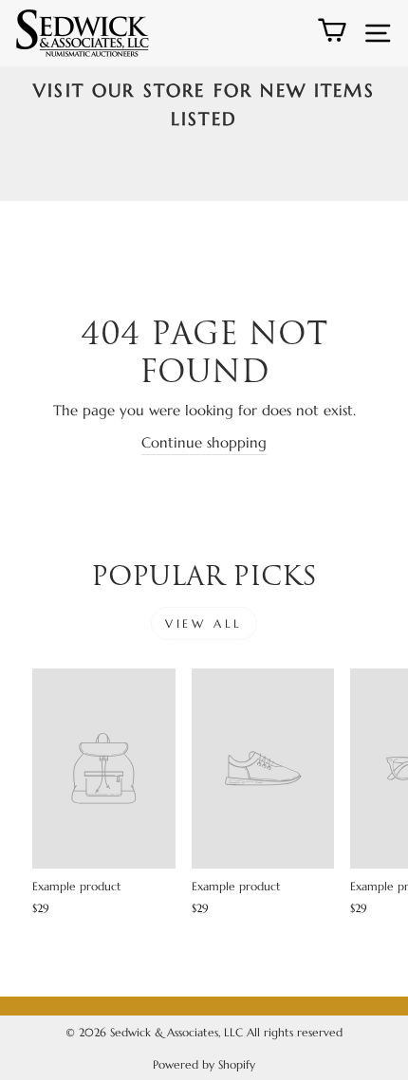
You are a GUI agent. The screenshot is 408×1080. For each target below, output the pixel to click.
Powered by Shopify (204, 1064)
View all (204, 623)
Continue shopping (204, 442)
